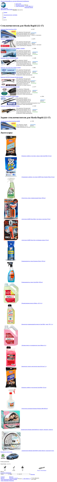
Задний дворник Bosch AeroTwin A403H (10, 121)
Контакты (11, 480)
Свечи (23, 1)
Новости (11, 476)
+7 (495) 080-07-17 (28, 6)
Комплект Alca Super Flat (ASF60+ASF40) (11, 67)
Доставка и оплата (19, 5)
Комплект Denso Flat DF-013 (7, 38)
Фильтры (20, 1)
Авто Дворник (4, 8)
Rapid (4, 17)
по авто (2, 472)
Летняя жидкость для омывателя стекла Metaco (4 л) (34, 345)
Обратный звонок (28, 7)
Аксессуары (18, 3)
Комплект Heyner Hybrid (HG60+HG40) (10, 86)
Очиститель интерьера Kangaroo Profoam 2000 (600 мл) (35, 408)
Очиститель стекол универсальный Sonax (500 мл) (34, 198)
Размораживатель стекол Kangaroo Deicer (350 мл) (33, 261)
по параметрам (7, 472)
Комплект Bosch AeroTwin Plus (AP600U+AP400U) (13, 48)
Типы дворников (5, 480)
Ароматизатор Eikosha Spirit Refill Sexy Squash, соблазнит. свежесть (37, 429)
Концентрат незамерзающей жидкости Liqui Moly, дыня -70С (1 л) (37, 324)
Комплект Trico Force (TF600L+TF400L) (10, 106)
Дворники (3, 1)
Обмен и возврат (13, 479)
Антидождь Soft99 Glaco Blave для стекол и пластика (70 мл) (36, 219)
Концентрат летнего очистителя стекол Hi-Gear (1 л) (34, 366)
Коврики (27, 1)
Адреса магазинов (19, 6)
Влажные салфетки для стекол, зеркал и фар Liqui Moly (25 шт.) (37, 155)
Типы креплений (5, 479)
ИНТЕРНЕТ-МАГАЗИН (6, 9)
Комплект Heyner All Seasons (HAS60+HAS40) (12, 77)
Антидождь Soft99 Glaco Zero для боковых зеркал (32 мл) (35, 240)
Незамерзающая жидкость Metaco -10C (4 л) (32, 303)
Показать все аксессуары (6, 451)
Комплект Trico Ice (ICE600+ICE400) (9, 58)
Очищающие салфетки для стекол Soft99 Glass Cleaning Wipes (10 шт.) (38, 177)
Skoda (10, 14)
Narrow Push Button (41, 470)
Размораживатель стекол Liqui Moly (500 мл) (32, 282)
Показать (33, 474)
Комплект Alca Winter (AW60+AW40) (9, 96)
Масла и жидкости (13, 1)
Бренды (2, 478)
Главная (5, 12)
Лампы (7, 1)
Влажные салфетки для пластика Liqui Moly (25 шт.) (34, 387)
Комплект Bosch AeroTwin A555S (9, 29)
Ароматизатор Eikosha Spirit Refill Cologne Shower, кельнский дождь (38, 450)
